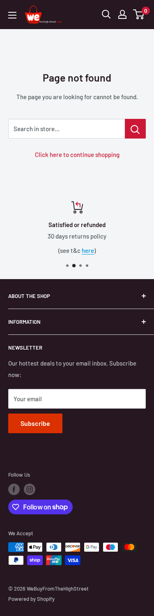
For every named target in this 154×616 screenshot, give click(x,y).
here (88, 250)
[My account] (122, 14)
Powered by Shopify (31, 599)
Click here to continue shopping (77, 154)
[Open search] (106, 14)
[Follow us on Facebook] (14, 489)
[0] (139, 14)
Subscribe (35, 423)
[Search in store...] (135, 129)
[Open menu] (12, 15)
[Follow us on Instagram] (29, 489)
